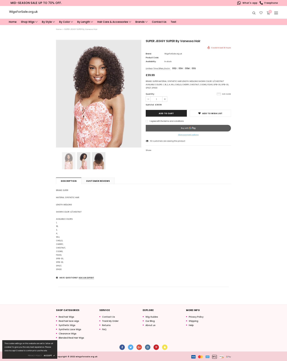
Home (58, 29)
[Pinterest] (156, 347)
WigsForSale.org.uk (23, 11)
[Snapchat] (164, 347)
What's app (249, 2)
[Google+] (139, 347)
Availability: (151, 61)
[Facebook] (122, 347)
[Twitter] (130, 347)
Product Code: (152, 57)
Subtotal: (150, 104)
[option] (98, 93)
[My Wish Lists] (260, 12)
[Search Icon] (253, 12)
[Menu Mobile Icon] (276, 13)
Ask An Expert (86, 277)
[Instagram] (147, 347)
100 (151, 141)
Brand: (149, 53)
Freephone (270, 2)
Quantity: (150, 94)
